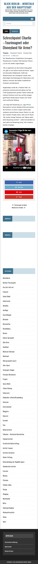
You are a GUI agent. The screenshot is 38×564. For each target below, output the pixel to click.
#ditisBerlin (6, 278)
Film (4, 425)
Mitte (28, 105)
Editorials (6, 402)
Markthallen (6, 499)
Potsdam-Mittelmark (9, 374)
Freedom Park (27, 53)
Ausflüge (5, 310)
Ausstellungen (7, 315)
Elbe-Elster (6, 342)
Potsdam (5, 480)
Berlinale (5, 319)
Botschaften (6, 324)
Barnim (5, 333)
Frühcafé (5, 292)
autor (8, 55)
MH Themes (28, 562)
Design (5, 489)
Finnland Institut (8, 439)
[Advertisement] (20, 225)
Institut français (8, 448)
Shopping (5, 494)
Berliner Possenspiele (9, 283)
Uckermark (6, 393)
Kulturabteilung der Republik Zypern (13, 462)
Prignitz (5, 379)
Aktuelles (5, 306)
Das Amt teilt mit (8, 287)
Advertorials (6, 301)
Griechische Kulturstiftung (11, 443)
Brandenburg (6, 329)
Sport (4, 522)
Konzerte (5, 416)
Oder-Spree (6, 365)
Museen (5, 476)
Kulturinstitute (7, 430)
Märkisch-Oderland (8, 351)
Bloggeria (6, 411)
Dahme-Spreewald (8, 338)
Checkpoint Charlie (16, 53)
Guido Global (6, 296)
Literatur (5, 471)
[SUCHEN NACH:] (19, 23)
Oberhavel (6, 356)
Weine (4, 517)
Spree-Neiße (6, 384)
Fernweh (5, 420)
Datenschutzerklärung (11, 542)
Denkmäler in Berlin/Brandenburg (13, 397)
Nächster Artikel (17, 208)
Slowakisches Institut (9, 466)
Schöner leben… (7, 485)
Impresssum (8, 546)
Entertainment (7, 407)
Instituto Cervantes (8, 453)
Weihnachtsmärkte (8, 512)
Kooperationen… (9, 551)
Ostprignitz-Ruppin (8, 370)
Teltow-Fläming (7, 388)
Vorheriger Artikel (20, 205)
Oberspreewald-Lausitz (9, 361)
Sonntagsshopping (8, 508)
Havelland (6, 347)
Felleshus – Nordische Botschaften (13, 434)
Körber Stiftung (7, 457)
